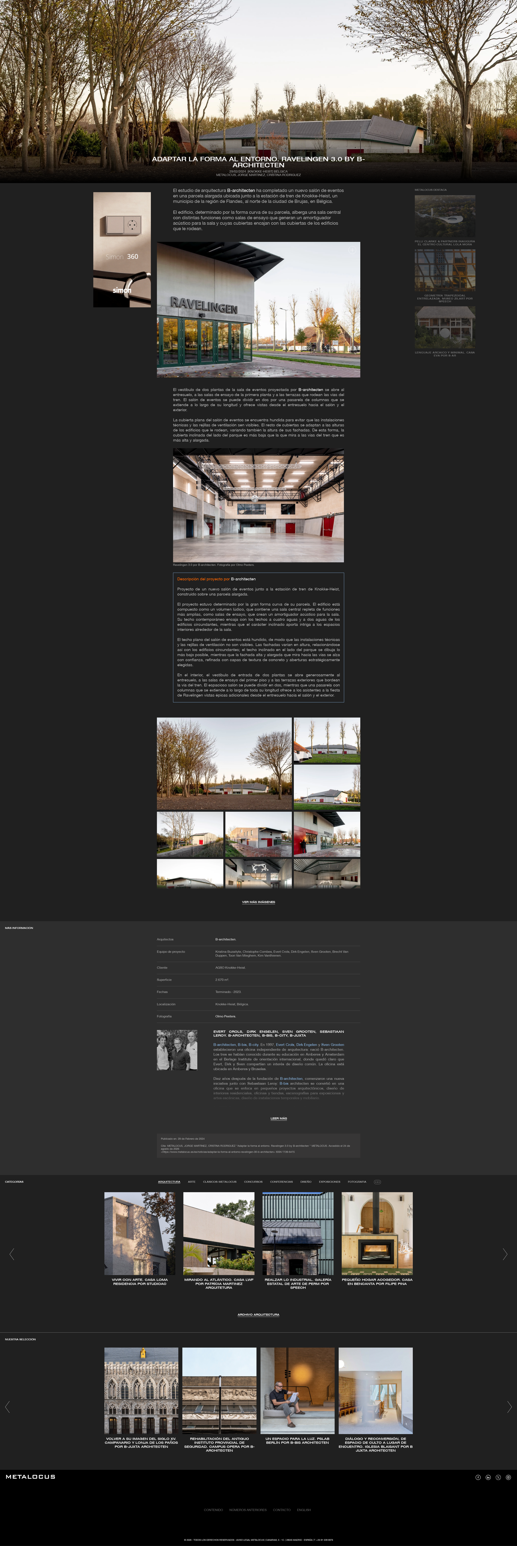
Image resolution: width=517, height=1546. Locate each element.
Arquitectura (169, 1182)
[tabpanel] (258, 1254)
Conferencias (281, 1182)
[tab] (169, 1182)
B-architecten (241, 191)
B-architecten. (225, 939)
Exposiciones (329, 1182)
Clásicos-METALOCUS (219, 1182)
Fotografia (357, 1182)
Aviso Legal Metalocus (250, 1540)
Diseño (306, 1182)
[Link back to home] (30, 1477)
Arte (191, 1182)
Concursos (253, 1182)
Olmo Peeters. (225, 1016)
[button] (11, 1254)
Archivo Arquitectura (258, 1315)
